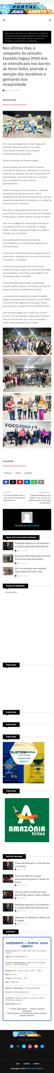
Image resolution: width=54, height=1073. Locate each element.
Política (18, 473)
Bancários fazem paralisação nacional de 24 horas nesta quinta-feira (32, 557)
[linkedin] (42, 1046)
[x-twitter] (18, 1046)
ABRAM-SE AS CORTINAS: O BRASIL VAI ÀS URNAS (32, 919)
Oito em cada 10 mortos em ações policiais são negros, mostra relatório (32, 893)
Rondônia (28, 473)
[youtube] (36, 1046)
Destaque (20, 33)
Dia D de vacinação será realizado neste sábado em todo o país (30, 570)
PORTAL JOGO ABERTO (34, 1068)
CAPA (17, 1064)
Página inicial (10, 33)
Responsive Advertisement (14, 105)
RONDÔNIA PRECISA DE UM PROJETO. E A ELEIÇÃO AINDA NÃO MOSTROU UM (32, 545)
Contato (27, 1064)
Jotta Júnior (33, 525)
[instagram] (30, 1046)
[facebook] (12, 1046)
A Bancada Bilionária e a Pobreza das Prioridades (32, 865)
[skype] (24, 1046)
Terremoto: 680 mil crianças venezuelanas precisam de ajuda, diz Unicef (32, 879)
